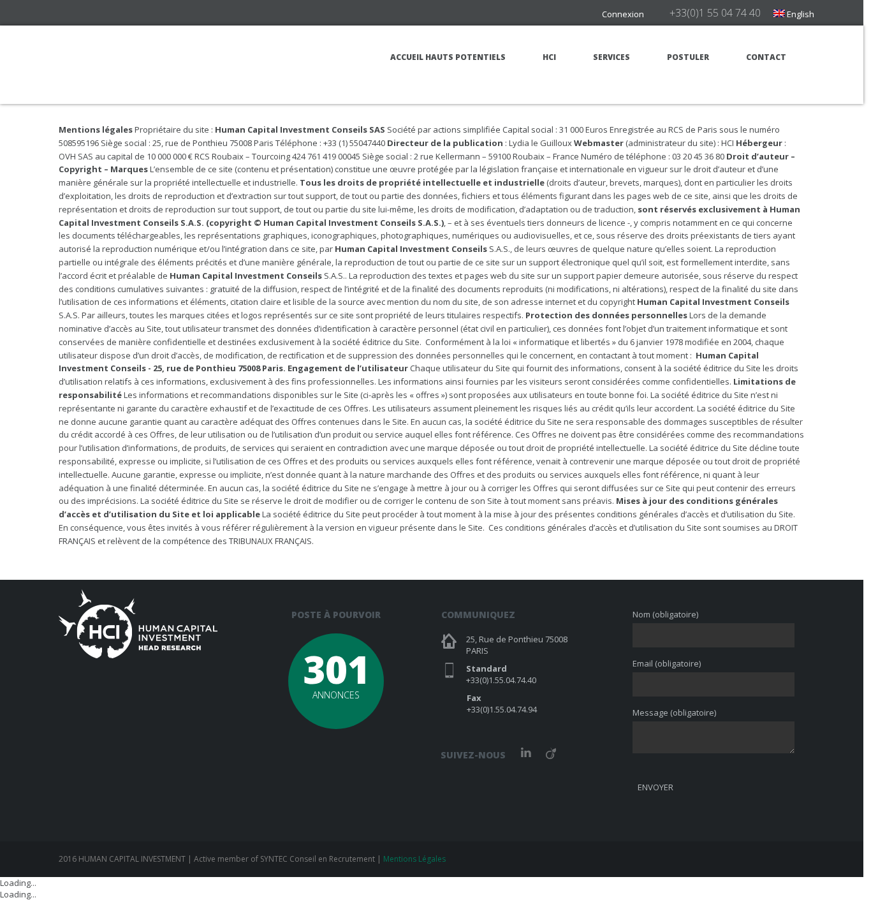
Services (611, 57)
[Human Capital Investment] (138, 64)
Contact (766, 57)
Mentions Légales (414, 858)
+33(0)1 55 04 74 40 (715, 13)
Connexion (623, 14)
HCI (549, 57)
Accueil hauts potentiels (448, 57)
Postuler (688, 57)
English (799, 14)
